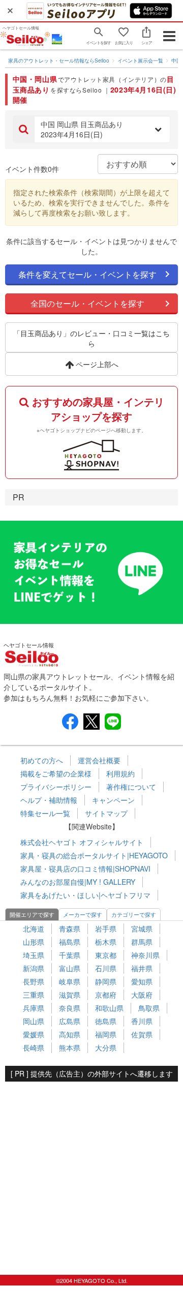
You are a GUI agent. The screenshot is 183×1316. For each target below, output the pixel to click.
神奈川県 (145, 955)
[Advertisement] (91, 1173)
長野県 (33, 981)
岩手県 (105, 928)
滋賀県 (69, 995)
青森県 (69, 928)
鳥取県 (149, 1008)
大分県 (105, 1047)
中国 (176, 60)
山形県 (33, 942)
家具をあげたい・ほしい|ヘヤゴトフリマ (85, 895)
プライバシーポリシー (56, 787)
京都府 (105, 995)
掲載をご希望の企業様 (56, 773)
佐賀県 (141, 1034)
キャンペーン (113, 800)
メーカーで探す (82, 914)
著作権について (131, 787)
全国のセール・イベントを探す (87, 303)
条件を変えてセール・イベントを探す (87, 274)
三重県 (33, 995)
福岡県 (105, 1034)
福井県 (141, 968)
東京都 (105, 955)
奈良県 (69, 1008)
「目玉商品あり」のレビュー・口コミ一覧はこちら (91, 338)
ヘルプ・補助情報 (48, 800)
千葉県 (69, 955)
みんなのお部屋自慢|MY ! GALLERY (77, 882)
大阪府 (141, 995)
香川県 (141, 1021)
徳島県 (105, 1021)
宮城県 (141, 928)
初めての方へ (41, 760)
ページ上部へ (96, 364)
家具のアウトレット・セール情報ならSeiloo (58, 60)
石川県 (105, 968)
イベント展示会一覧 (140, 60)
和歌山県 (109, 1008)
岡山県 (33, 1021)
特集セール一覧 (45, 813)
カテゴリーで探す (133, 914)
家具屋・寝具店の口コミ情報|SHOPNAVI (85, 868)
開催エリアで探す (32, 914)
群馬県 (141, 942)
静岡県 (105, 981)
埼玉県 (33, 955)
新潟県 (33, 968)
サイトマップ (106, 813)
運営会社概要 (99, 760)
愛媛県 (33, 1034)
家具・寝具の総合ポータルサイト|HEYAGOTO (94, 855)
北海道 (33, 928)
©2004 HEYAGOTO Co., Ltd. (92, 1280)
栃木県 (105, 942)
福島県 (69, 942)
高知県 (69, 1034)
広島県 (69, 1021)
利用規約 (120, 773)
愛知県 (141, 981)
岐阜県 (69, 981)
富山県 (69, 968)
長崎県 (33, 1047)
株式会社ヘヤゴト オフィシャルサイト (81, 842)
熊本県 (69, 1047)
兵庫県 (33, 1008)
